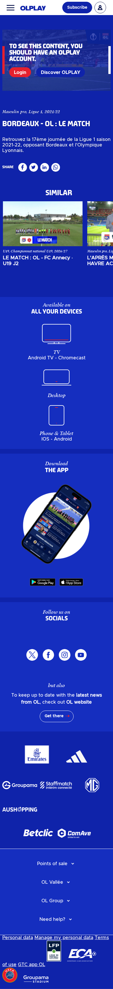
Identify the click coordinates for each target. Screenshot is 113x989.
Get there (54, 716)
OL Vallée (52, 882)
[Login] (100, 7)
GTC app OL (31, 964)
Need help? (52, 919)
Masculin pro (14, 111)
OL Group (52, 901)
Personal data (17, 937)
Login (20, 72)
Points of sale (52, 863)
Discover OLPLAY (60, 72)
